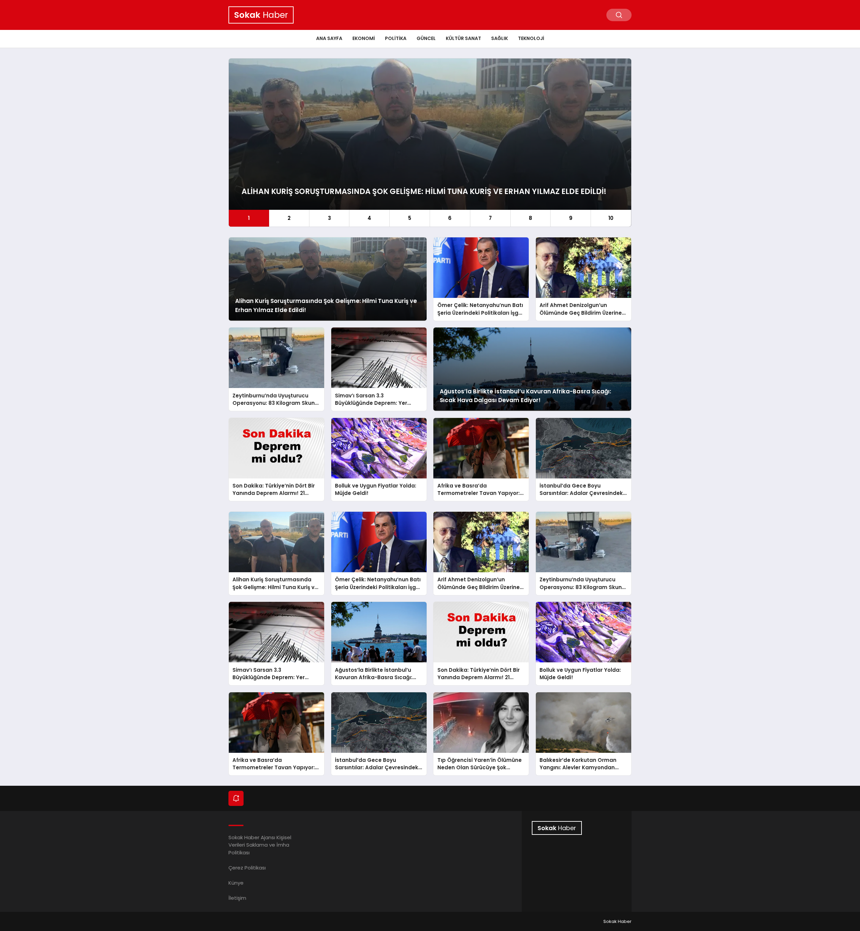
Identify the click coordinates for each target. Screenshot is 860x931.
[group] (430, 143)
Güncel (426, 38)
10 (610, 218)
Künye (236, 882)
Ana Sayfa (329, 38)
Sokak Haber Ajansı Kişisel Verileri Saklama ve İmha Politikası (259, 845)
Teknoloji (531, 38)
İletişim (237, 897)
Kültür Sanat (463, 38)
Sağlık (499, 38)
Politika (395, 38)
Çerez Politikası (247, 867)
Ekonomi (363, 38)
